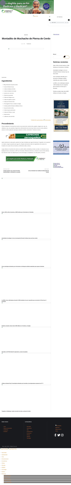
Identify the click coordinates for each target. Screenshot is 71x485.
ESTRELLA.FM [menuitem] (7, 478)
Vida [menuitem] (3, 456)
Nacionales (29, 426)
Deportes (28, 436)
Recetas (28, 434)
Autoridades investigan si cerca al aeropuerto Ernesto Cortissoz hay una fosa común (19, 238)
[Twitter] (58, 435)
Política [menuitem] (3, 471)
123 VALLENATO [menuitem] (7, 475)
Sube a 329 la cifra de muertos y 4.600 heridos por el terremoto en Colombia (17, 212)
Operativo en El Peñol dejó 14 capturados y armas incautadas (15, 351)
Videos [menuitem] (3, 463)
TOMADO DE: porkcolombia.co (37, 120)
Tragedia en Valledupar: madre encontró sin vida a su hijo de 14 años (16, 411)
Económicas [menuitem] (4, 461)
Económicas (29, 433)
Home (5, 426)
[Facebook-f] (55, 435)
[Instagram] (62, 435)
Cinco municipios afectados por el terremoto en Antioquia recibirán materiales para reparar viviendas (23, 266)
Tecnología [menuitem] (4, 469)
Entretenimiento (30, 431)
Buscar (54, 54)
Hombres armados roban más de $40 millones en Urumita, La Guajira (16, 325)
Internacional (29, 428)
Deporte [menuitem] (3, 467)
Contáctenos (6, 429)
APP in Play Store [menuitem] (7, 482)
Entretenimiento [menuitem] (5, 458)
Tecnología (29, 438)
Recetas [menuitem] (3, 465)
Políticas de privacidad (8, 428)
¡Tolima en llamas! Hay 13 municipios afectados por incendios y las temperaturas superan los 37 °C (22, 383)
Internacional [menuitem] (4, 454)
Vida (27, 429)
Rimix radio (4, 446)
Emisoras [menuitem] (4, 473)
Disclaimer (5, 431)
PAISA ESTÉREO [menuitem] (7, 480)
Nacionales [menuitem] (4, 452)
